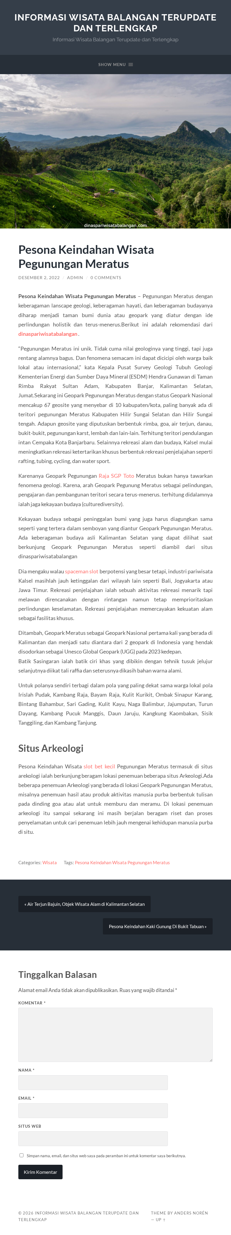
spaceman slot (81, 571)
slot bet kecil (99, 766)
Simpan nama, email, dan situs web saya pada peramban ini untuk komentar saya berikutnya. (106, 1155)
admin (75, 277)
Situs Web (29, 1126)
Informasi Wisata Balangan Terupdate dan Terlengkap (115, 22)
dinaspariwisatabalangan (47, 333)
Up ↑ (161, 1219)
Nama (26, 1070)
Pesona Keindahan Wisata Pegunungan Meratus (122, 862)
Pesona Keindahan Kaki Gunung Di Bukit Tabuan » (158, 926)
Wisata (49, 862)
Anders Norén (191, 1213)
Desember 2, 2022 (39, 277)
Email (26, 1098)
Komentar (32, 1002)
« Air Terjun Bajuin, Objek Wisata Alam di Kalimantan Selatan (84, 904)
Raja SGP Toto (116, 475)
